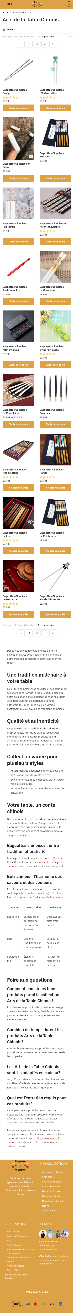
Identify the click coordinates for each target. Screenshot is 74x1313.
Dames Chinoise (51, 1191)
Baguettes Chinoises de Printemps (52, 534)
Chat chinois (49, 1176)
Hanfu (45, 1205)
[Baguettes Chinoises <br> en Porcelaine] (18, 390)
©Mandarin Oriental (37, 1292)
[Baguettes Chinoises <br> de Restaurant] (18, 576)
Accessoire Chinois (52, 1172)
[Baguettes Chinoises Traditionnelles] (18, 267)
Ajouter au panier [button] (18, 487)
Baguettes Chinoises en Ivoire (16, 165)
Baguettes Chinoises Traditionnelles (15, 288)
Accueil (6, 12)
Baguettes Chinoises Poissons (52, 155)
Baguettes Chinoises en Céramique (52, 288)
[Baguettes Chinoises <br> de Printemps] (55, 513)
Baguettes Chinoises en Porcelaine (15, 411)
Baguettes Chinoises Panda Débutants (52, 597)
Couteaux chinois (51, 1181)
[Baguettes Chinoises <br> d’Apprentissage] (55, 326)
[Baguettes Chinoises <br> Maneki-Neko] (18, 449)
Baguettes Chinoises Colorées (52, 411)
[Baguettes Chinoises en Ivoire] (18, 138)
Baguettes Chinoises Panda (52, 471)
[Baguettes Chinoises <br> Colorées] (55, 390)
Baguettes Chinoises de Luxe (15, 534)
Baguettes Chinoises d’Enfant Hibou (52, 91)
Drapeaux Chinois (51, 1196)
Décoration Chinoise (53, 1200)
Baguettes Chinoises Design (15, 91)
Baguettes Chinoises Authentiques (15, 348)
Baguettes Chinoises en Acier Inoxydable (53, 225)
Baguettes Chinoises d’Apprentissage (52, 348)
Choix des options (18, 108)
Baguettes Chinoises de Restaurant (15, 597)
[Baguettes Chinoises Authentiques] (18, 326)
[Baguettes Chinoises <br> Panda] (55, 449)
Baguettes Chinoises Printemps (15, 225)
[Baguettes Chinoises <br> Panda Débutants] (55, 576)
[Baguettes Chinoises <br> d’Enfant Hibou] (55, 70)
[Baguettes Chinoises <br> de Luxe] (18, 513)
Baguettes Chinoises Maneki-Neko (15, 471)
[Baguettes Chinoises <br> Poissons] (55, 133)
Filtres (11, 29)
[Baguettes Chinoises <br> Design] (18, 70)
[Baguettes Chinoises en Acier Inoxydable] (55, 203)
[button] (11, 97)
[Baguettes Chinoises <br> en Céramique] (55, 267)
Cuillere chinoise (51, 1186)
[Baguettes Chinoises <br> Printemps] (18, 203)
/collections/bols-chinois (47, 897)
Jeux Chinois (49, 1210)
